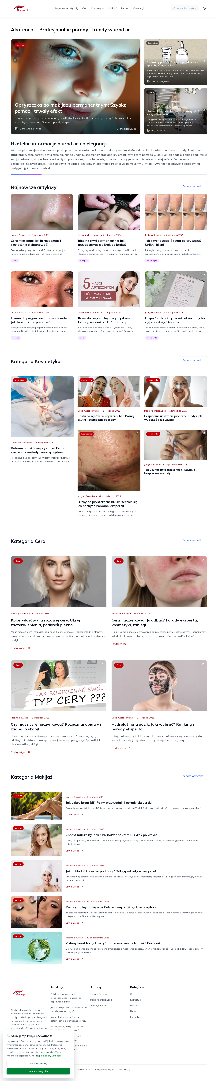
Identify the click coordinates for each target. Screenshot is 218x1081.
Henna (125, 8)
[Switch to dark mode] (204, 8)
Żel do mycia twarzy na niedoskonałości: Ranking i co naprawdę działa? (66, 998)
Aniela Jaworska (19, 613)
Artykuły (57, 987)
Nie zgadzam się (38, 1063)
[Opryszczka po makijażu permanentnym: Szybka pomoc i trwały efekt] (75, 86)
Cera (84, 8)
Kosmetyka (98, 8)
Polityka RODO (84, 1069)
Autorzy (96, 987)
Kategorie (137, 987)
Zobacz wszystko (193, 186)
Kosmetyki (139, 8)
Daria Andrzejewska (88, 235)
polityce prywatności (50, 1055)
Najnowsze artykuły (66, 8)
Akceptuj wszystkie (38, 1071)
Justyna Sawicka (19, 235)
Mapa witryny (124, 1069)
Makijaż (112, 8)
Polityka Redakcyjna (104, 1069)
